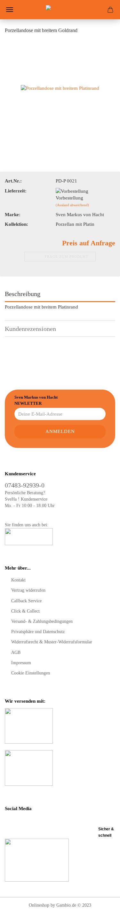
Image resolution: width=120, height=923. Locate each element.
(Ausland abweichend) (72, 205)
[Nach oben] (102, 913)
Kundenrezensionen (30, 328)
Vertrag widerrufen (28, 590)
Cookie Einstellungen (30, 673)
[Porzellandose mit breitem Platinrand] (60, 87)
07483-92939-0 (24, 485)
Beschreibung (22, 293)
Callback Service (26, 600)
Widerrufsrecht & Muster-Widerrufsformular (51, 641)
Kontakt (18, 580)
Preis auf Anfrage (88, 243)
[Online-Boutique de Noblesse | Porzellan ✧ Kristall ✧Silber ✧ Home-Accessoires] (60, 9)
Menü (9, 9)
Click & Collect (25, 611)
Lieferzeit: (16, 190)
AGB (15, 652)
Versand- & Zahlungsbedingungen (42, 621)
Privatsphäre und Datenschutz (38, 631)
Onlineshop (39, 905)
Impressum (21, 662)
